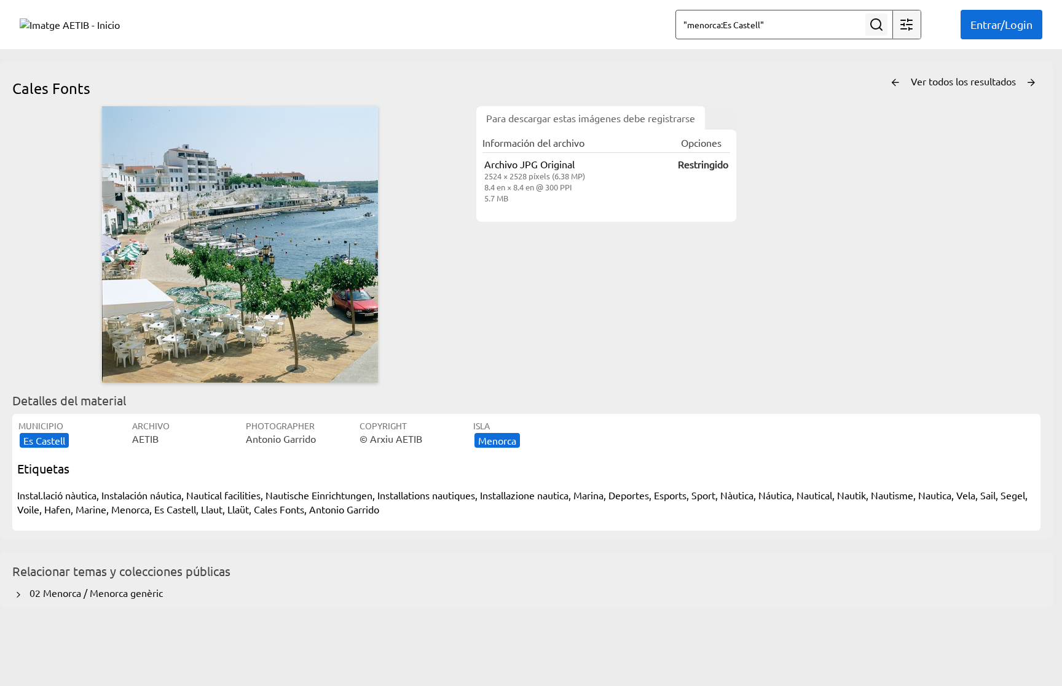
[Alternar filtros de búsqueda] (906, 24)
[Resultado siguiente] (1031, 82)
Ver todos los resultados (964, 81)
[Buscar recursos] (876, 25)
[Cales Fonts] (239, 244)
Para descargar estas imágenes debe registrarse (590, 118)
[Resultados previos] (895, 82)
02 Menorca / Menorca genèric (94, 593)
